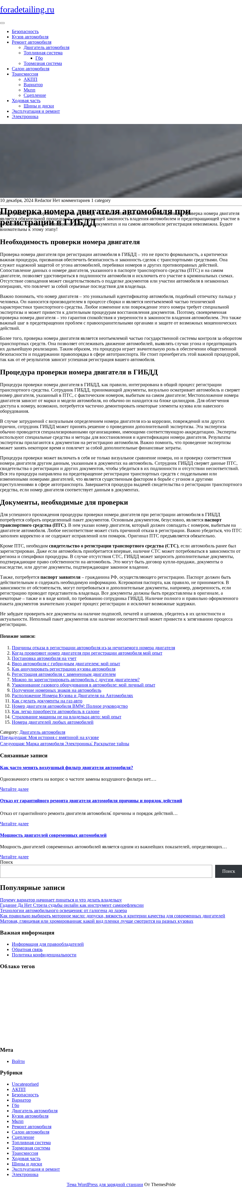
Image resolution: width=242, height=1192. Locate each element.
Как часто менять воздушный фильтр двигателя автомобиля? (66, 767)
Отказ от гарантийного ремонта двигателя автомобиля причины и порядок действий (91, 800)
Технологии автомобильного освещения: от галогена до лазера (63, 910)
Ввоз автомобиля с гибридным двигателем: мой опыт (66, 663)
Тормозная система (43, 63)
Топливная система (43, 52)
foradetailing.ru (27, 9)
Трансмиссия (25, 73)
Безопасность (25, 31)
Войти (18, 1061)
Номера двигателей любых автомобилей (53, 722)
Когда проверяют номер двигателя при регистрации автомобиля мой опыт (87, 652)
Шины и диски (39, 105)
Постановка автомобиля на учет (44, 658)
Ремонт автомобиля (31, 42)
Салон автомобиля (30, 68)
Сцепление (35, 95)
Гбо (39, 58)
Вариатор (33, 84)
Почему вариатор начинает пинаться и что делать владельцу (61, 899)
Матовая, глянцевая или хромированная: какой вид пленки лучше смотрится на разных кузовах (96, 921)
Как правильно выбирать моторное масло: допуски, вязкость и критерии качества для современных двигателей (112, 915)
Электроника (25, 116)
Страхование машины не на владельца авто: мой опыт (66, 716)
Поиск (6, 862)
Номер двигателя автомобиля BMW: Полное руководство (70, 706)
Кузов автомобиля (30, 36)
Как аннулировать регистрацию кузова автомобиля (63, 668)
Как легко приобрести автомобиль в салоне (55, 711)
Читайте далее (14, 789)
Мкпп (29, 89)
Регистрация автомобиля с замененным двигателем (64, 674)
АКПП (30, 79)
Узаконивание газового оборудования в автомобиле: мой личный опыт (83, 684)
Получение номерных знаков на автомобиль (56, 690)
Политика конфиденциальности (44, 954)
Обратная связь (27, 949)
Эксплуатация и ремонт (36, 111)
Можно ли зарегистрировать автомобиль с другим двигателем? (76, 679)
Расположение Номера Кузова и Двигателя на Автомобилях (72, 695)
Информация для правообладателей (48, 944)
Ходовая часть (26, 100)
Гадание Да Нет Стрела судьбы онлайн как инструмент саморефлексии (72, 905)
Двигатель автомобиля (46, 47)
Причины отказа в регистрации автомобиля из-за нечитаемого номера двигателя (93, 647)
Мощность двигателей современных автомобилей (53, 835)
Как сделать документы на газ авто (47, 700)
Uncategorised (25, 1084)
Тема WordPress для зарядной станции (105, 1184)
